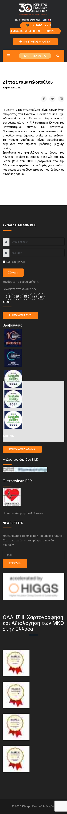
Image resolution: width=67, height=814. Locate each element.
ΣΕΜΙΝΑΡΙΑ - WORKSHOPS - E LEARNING (32, 28)
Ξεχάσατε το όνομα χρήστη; (21, 281)
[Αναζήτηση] (58, 56)
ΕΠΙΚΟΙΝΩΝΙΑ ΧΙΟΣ (20, 315)
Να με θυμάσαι (15, 262)
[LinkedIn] (61, 99)
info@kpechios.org (29, 20)
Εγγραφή (14, 563)
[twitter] (17, 296)
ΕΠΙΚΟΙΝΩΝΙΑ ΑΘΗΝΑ (22, 449)
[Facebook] (44, 99)
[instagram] (41, 296)
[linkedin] (33, 296)
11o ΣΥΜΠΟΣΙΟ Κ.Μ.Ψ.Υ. (36, 41)
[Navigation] (7, 56)
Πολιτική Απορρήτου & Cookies (23, 513)
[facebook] (9, 296)
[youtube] (25, 296)
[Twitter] (52, 99)
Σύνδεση (13, 272)
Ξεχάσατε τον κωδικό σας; (20, 289)
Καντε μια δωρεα (35, 55)
